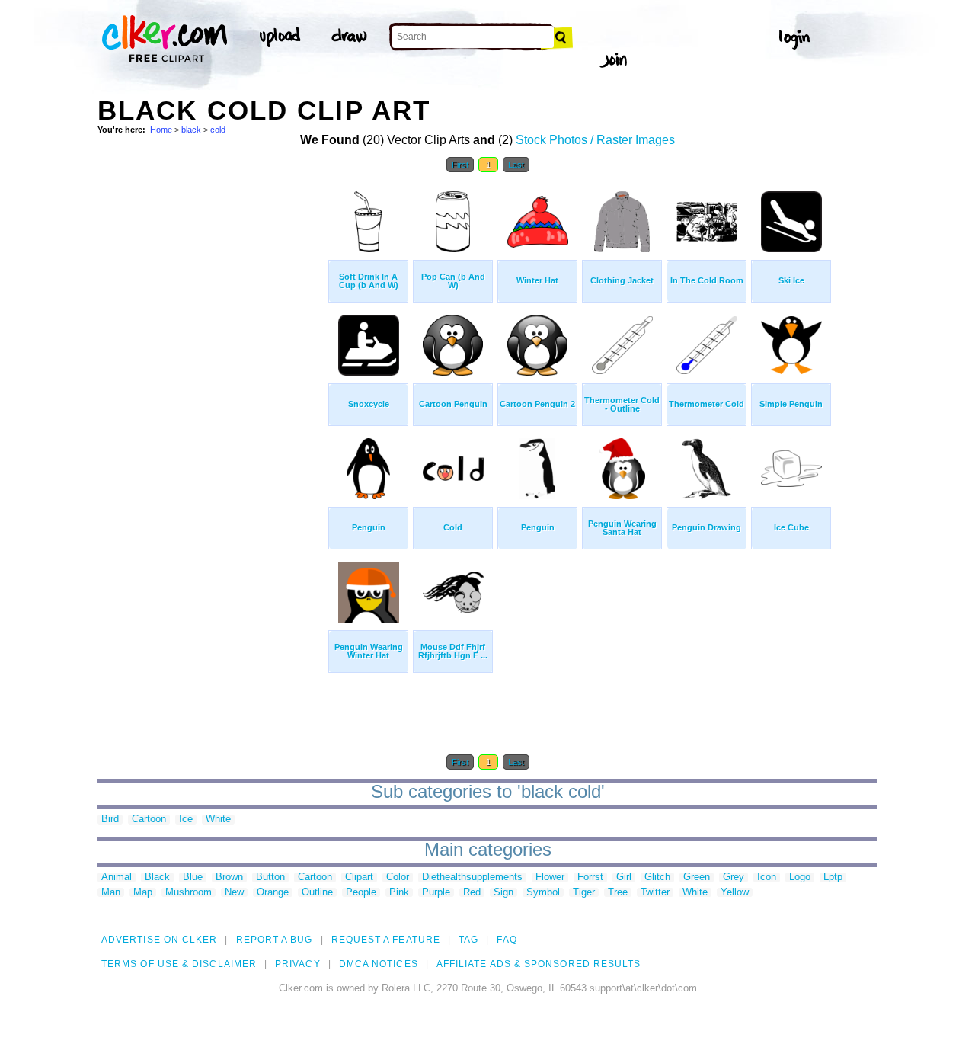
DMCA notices (378, 964)
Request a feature (385, 939)
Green (696, 877)
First (460, 164)
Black (157, 877)
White (218, 820)
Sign (503, 893)
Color (397, 877)
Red (472, 893)
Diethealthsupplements (472, 877)
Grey (733, 877)
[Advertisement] (212, 410)
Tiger (584, 893)
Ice (186, 820)
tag (468, 939)
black (191, 129)
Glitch (657, 877)
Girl (623, 877)
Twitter (655, 893)
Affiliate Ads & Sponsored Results (538, 964)
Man (110, 893)
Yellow (735, 893)
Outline (317, 893)
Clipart (359, 877)
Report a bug (274, 939)
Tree (618, 893)
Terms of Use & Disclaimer (179, 964)
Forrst (590, 877)
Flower (549, 877)
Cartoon (149, 820)
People (361, 893)
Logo (799, 877)
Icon (766, 877)
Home (161, 129)
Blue (193, 877)
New (234, 893)
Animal (116, 877)
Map (142, 893)
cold (217, 129)
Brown (229, 877)
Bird (110, 820)
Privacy (298, 964)
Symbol (543, 893)
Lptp (832, 877)
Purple (436, 893)
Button (270, 877)
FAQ (506, 939)
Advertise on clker (159, 939)
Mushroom (188, 893)
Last (516, 164)
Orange (273, 893)
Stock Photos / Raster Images (595, 139)
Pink (399, 893)
